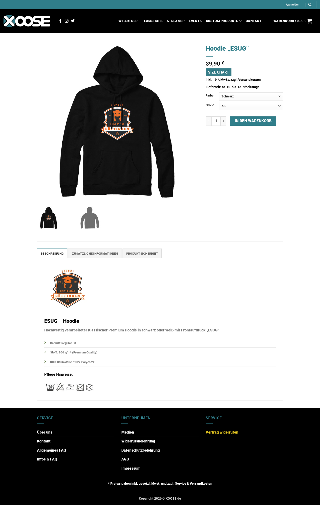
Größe (210, 105)
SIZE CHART (218, 72)
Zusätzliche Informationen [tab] (95, 253)
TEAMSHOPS (152, 21)
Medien (127, 432)
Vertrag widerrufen (222, 432)
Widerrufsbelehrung (138, 441)
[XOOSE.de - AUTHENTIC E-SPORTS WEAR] (27, 21)
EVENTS (195, 21)
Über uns (44, 432)
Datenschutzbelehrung (140, 450)
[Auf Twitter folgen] (72, 21)
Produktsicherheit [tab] (142, 253)
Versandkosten (249, 80)
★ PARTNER (128, 21)
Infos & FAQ (47, 459)
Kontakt (44, 441)
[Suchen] (310, 4)
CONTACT (253, 21)
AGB (125, 459)
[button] (292, 5)
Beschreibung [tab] (52, 253)
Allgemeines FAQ (51, 450)
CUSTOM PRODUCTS (222, 21)
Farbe (209, 95)
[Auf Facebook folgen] (60, 21)
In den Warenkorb (253, 121)
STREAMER (176, 21)
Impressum (131, 468)
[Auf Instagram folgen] (66, 21)
